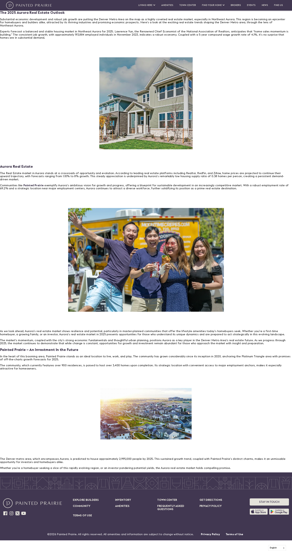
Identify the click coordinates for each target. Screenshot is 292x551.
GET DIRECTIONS (211, 500)
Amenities (167, 5)
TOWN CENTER (167, 500)
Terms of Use (234, 534)
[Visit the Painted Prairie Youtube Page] (23, 513)
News (265, 5)
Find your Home (212, 5)
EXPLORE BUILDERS (86, 500)
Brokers (236, 5)
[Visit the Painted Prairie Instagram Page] (11, 513)
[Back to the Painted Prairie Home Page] (29, 5)
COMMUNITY (81, 506)
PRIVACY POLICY (211, 506)
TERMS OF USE (82, 515)
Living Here (145, 5)
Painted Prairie (33, 185)
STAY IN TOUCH (269, 502)
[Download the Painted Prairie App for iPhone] (259, 512)
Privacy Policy (210, 534)
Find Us (278, 5)
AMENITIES (122, 506)
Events (251, 5)
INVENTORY (123, 500)
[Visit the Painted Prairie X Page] (17, 513)
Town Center (187, 5)
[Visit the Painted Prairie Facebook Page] (5, 513)
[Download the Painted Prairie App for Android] (279, 512)
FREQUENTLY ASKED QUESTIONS (170, 508)
